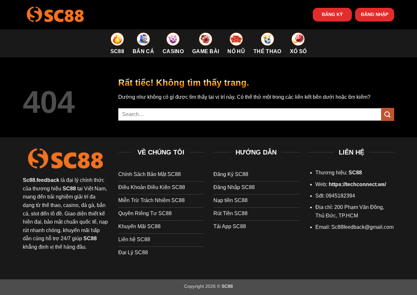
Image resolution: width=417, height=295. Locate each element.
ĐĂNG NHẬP (374, 14)
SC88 (117, 51)
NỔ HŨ (236, 51)
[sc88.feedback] (55, 14)
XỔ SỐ (298, 51)
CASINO (173, 51)
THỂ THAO (267, 51)
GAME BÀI (205, 51)
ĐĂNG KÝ (332, 14)
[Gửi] (387, 114)
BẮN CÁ (143, 51)
